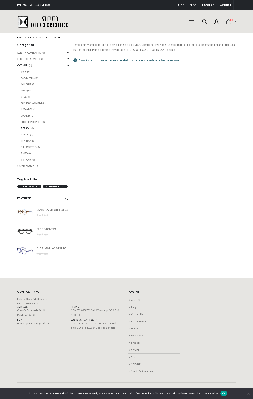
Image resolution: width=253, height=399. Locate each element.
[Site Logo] (43, 22)
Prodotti (135, 342)
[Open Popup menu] (191, 22)
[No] (248, 393)
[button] (204, 21)
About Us (208, 5)
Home (134, 328)
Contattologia (138, 321)
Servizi (135, 349)
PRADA (25, 134)
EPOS (24, 96)
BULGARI (26, 84)
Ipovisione (137, 335)
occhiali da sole (29, 186)
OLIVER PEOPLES (31, 122)
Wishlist (225, 5)
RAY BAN (26, 140)
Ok (224, 393)
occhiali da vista (55, 186)
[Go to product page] (25, 212)
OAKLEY (25, 115)
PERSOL (25, 128)
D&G (24, 90)
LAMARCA (27, 109)
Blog (193, 5)
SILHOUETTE (28, 147)
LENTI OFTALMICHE (29, 59)
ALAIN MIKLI (28, 78)
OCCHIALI (22, 65)
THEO (24, 153)
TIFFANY (26, 159)
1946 (23, 71)
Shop (180, 5)
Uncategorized (25, 166)
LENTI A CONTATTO (29, 52)
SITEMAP (136, 364)
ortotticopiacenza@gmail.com (33, 323)
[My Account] (217, 21)
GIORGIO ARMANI (31, 103)
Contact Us (137, 314)
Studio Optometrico (142, 371)
